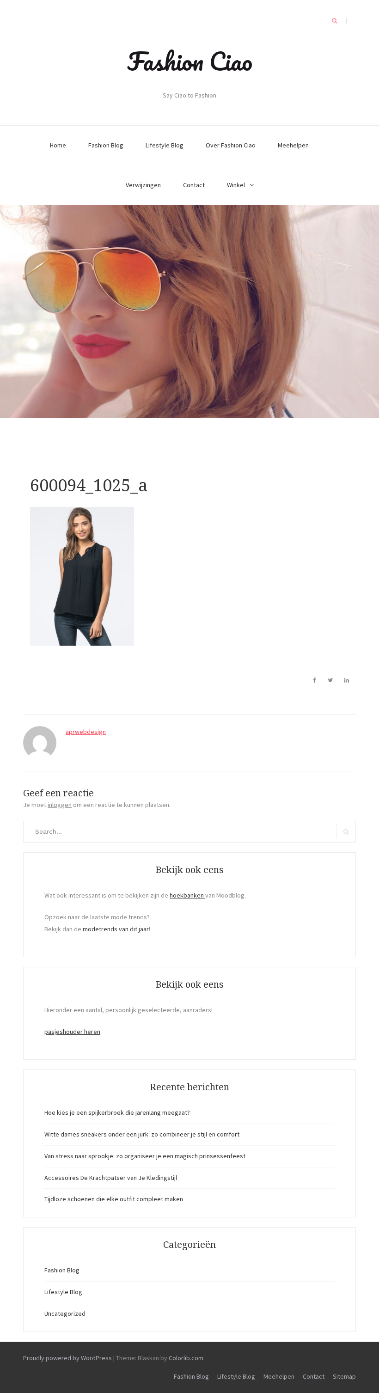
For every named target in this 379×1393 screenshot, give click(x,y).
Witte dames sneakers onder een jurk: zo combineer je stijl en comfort (141, 1134)
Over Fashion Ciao (231, 145)
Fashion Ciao (189, 61)
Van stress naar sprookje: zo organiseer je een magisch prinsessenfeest (144, 1156)
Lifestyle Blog (164, 145)
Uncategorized (65, 1313)
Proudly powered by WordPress (67, 1358)
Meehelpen (293, 145)
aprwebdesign (86, 731)
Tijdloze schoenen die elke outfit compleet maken (113, 1199)
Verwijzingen (143, 185)
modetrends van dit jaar (116, 929)
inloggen (60, 804)
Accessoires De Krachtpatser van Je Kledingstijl (110, 1177)
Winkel (236, 185)
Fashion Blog (105, 145)
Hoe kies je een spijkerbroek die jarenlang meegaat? (117, 1112)
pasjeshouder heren (72, 1031)
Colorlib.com (186, 1358)
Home (58, 145)
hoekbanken (187, 895)
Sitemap (344, 1376)
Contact (194, 185)
